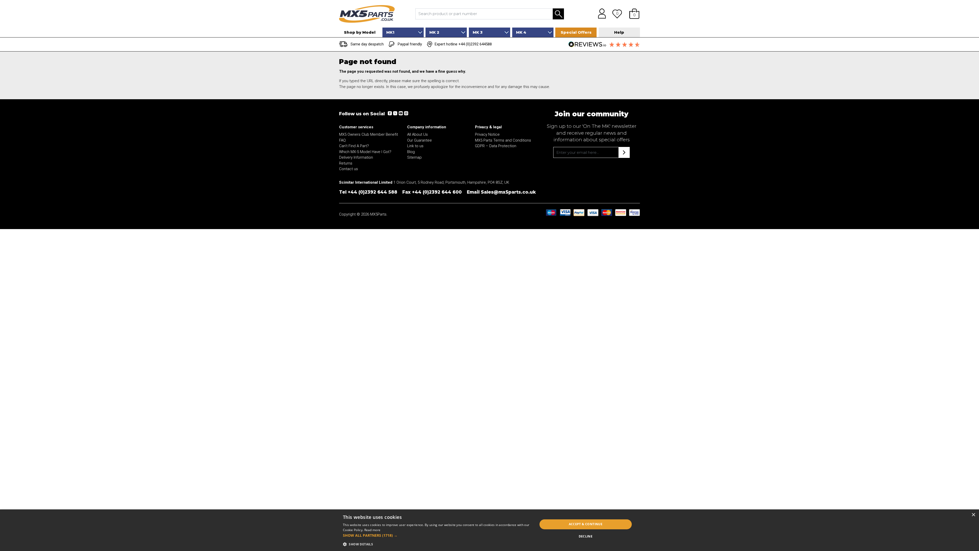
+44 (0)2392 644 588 (372, 192)
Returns (345, 163)
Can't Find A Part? (354, 146)
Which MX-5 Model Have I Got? (365, 151)
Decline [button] (586, 536)
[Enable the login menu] (600, 13)
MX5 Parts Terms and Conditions (503, 140)
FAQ (342, 140)
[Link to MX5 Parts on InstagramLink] (406, 113)
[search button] (558, 13)
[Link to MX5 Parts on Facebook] (390, 113)
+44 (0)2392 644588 (475, 44)
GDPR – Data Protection (495, 146)
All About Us (417, 134)
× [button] (973, 515)
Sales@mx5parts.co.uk (508, 192)
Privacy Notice (487, 134)
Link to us (415, 146)
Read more (372, 530)
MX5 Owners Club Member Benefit (368, 134)
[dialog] (489, 530)
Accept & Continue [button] (586, 524)
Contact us (348, 169)
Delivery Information (356, 157)
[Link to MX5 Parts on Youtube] (400, 113)
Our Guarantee (419, 140)
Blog (411, 151)
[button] (634, 13)
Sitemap (414, 157)
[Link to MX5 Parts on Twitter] (395, 113)
